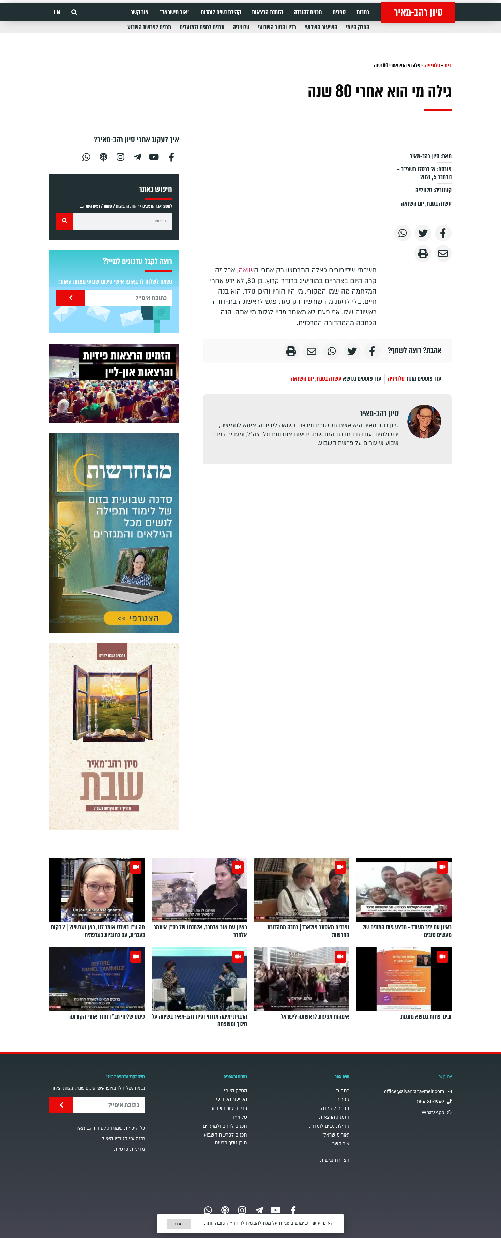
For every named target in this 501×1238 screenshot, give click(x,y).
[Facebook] (171, 156)
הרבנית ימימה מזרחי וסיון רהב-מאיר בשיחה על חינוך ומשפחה (199, 1020)
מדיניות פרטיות (129, 1149)
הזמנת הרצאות (267, 12)
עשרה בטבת (439, 203)
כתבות (362, 12)
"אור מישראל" (175, 12)
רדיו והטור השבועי (277, 27)
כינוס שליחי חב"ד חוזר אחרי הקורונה (107, 1016)
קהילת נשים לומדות (221, 12)
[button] (74, 12)
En (57, 12)
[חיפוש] (64, 221)
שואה (246, 270)
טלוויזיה (241, 27)
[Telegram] (137, 156)
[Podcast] (103, 156)
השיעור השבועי (321, 27)
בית (448, 65)
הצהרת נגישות (334, 1160)
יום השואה (412, 203)
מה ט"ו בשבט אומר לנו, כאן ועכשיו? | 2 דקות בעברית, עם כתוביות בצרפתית (98, 931)
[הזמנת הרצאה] (114, 383)
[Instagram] (120, 156)
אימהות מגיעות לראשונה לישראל (315, 1016)
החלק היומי (357, 27)
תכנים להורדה (308, 12)
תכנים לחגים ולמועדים (202, 27)
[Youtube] (154, 156)
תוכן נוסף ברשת (231, 1143)
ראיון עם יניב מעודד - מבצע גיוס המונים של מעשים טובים (407, 931)
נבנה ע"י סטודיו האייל (123, 1138)
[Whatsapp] (86, 156)
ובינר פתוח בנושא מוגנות (426, 1016)
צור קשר (140, 12)
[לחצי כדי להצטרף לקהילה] (114, 533)
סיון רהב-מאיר (418, 12)
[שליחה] (70, 298)
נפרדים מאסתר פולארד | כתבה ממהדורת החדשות (308, 931)
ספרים (339, 12)
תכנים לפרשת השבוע (149, 27)
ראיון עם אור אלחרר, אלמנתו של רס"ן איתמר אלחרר (200, 931)
